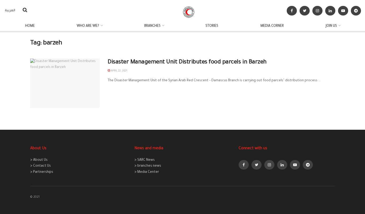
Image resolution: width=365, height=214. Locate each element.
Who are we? (88, 26)
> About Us (39, 160)
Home (30, 26)
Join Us (331, 26)
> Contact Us (40, 166)
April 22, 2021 (118, 71)
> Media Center (146, 172)
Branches (152, 26)
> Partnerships (41, 172)
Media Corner (272, 26)
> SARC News (144, 160)
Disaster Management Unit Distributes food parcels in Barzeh (187, 62)
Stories (211, 26)
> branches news (147, 166)
